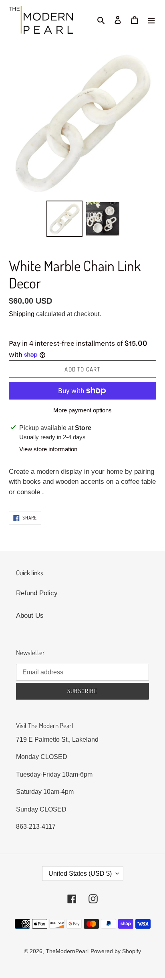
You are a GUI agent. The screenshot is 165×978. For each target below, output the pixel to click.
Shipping (21, 313)
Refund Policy (37, 593)
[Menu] (151, 20)
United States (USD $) (80, 873)
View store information (48, 449)
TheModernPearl (67, 951)
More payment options (82, 410)
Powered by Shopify (116, 951)
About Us (30, 615)
